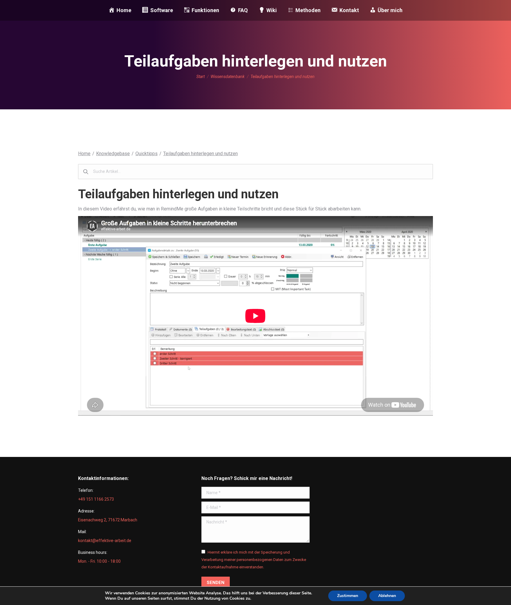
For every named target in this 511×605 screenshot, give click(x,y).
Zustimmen (347, 595)
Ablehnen (387, 595)
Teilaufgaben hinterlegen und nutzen (200, 153)
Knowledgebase (113, 153)
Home (84, 153)
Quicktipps (146, 153)
